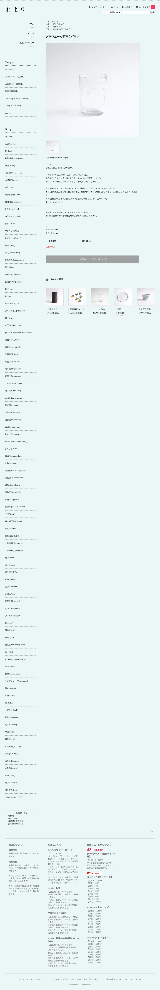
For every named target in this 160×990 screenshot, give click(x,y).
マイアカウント (98, 7)
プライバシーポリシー (51, 979)
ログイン (115, 7)
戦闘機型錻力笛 (77, 309)
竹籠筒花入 (52, 309)
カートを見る (146, 7)
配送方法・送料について (94, 979)
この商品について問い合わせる (92, 259)
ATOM (138, 979)
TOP (47, 21)
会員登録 (128, 7)
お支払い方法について (72, 979)
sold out (55, 21)
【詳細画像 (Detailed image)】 (58, 158)
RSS (132, 979)
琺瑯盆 (119, 309)
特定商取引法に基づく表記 (117, 979)
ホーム (22, 979)
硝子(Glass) (57, 27)
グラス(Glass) (58, 24)
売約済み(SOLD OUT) (62, 29)
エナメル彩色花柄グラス (104, 309)
